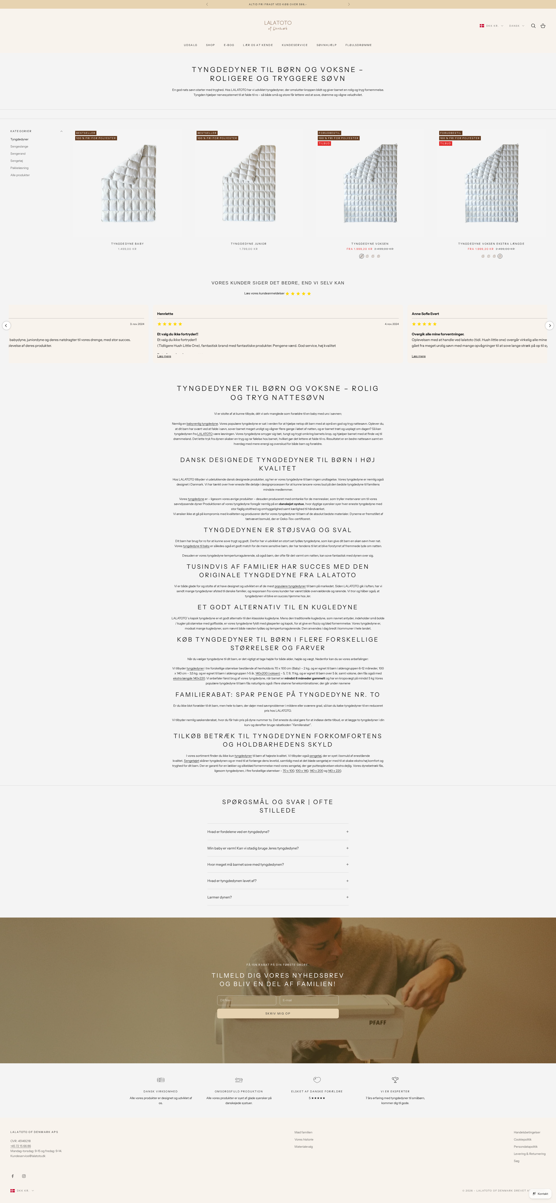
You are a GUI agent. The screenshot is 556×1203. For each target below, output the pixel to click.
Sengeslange (19, 147)
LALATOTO (205, 434)
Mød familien (303, 1132)
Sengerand (17, 154)
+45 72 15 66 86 (20, 1146)
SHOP (210, 45)
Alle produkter (20, 175)
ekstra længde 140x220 (189, 678)
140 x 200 (316, 771)
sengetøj (315, 756)
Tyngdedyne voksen (370, 243)
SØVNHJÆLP (327, 45)
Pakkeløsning (19, 168)
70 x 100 (288, 771)
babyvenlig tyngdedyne (202, 424)
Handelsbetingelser (527, 1132)
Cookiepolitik (522, 1139)
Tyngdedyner (19, 139)
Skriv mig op (278, 1013)
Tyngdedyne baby (127, 243)
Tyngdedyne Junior (249, 243)
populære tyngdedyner (290, 586)
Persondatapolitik (526, 1147)
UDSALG (190, 45)
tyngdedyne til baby (196, 546)
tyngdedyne (196, 499)
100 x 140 (302, 771)
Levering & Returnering (530, 1154)
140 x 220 (334, 771)
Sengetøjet (191, 761)
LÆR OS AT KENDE (258, 45)
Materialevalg (304, 1147)
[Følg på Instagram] (24, 1176)
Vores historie (304, 1139)
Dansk (514, 25)
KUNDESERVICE (295, 45)
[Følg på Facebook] (12, 1176)
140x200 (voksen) (267, 673)
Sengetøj (16, 161)
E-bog (229, 45)
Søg (516, 1161)
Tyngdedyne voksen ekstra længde (491, 243)
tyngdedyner (195, 668)
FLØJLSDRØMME (359, 45)
